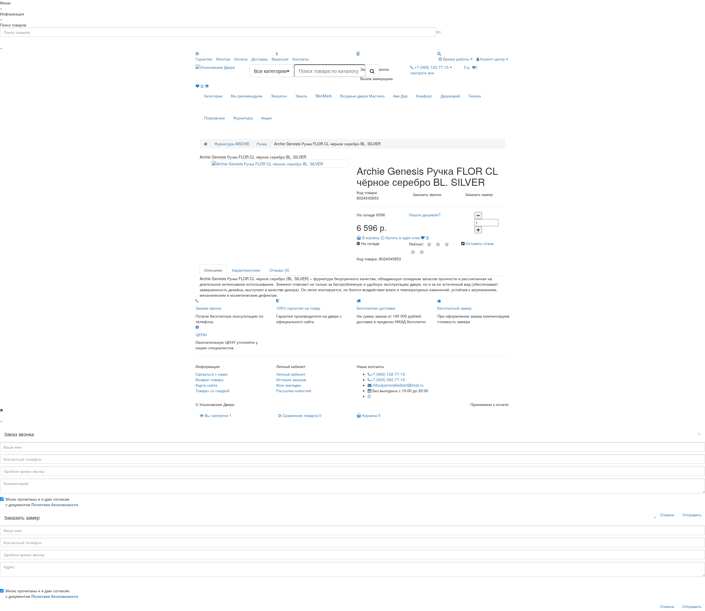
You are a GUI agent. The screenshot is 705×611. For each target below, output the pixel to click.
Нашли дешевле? (425, 214)
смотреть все (422, 72)
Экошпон (279, 96)
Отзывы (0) (279, 270)
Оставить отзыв (480, 243)
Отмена (667, 514)
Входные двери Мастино (362, 96)
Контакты (300, 59)
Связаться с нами (211, 374)
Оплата (241, 59)
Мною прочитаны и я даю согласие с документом (42, 501)
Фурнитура (243, 118)
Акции (266, 118)
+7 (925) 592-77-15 (388, 379)
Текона (474, 96)
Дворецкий (450, 96)
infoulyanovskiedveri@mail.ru (398, 385)
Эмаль (301, 96)
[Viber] (373, 396)
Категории (213, 96)
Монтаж (223, 59)
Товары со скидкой (212, 390)
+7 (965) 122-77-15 (388, 374)
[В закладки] (423, 237)
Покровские (214, 118)
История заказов (291, 379)
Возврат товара (209, 379)
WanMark (323, 96)
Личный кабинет (290, 374)
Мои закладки (288, 385)
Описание (213, 270)
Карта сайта (206, 385)
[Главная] (205, 143)
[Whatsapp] (369, 396)
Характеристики (246, 270)
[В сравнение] (427, 237)
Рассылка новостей (293, 390)
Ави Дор (400, 96)
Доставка (259, 59)
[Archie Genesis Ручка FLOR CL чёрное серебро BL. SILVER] (279, 164)
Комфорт (424, 96)
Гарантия (204, 59)
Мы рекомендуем (246, 96)
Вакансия (280, 59)
